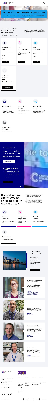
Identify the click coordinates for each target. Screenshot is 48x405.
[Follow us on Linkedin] (2, 394)
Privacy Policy (26, 399)
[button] (20, 186)
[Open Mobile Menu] (44, 3)
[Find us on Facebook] (4, 394)
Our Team (19, 382)
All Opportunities (35, 384)
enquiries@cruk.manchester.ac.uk (9, 389)
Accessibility (31, 398)
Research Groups (28, 379)
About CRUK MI (20, 379)
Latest (34, 56)
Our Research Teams (27, 383)
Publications (27, 385)
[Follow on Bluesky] (10, 394)
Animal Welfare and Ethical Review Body (21, 391)
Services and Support (9, 161)
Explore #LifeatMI (35, 269)
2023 (3, 55)
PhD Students (34, 382)
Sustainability (20, 387)
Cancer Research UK (43, 383)
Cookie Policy (21, 399)
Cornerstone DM (13, 400)
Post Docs (34, 379)
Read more (21, 61)
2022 (3, 56)
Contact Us (42, 379)
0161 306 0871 (7, 387)
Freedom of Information (44, 399)
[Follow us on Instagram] (6, 394)
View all (5, 61)
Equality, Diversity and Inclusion (21, 385)
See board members (8, 87)
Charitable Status (37, 399)
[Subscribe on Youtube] (8, 394)
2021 (3, 58)
